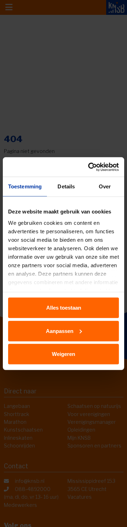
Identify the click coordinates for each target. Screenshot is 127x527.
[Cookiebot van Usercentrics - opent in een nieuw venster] (89, 166)
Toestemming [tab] (25, 186)
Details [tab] (66, 186)
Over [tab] (105, 186)
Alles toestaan (63, 308)
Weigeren (63, 354)
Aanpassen (59, 331)
